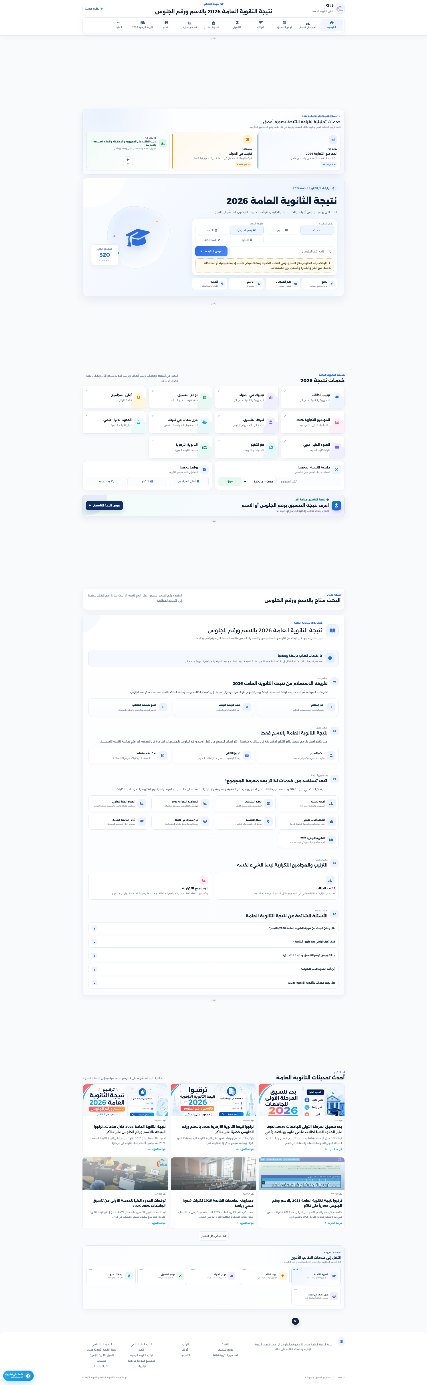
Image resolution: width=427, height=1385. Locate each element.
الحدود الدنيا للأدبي (102, 1344)
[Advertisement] (213, 72)
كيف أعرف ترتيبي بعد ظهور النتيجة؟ (314, 941)
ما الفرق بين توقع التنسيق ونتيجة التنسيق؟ (309, 955)
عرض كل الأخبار (211, 1236)
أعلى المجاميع (186, 481)
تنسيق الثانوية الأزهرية (102, 1355)
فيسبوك (101, 1360)
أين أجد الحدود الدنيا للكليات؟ (318, 969)
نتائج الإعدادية (101, 1366)
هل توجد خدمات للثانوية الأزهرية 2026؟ (311, 982)
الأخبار (145, 481)
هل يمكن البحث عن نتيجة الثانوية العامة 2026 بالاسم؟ (302, 928)
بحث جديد (104, 481)
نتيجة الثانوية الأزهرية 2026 (101, 1349)
